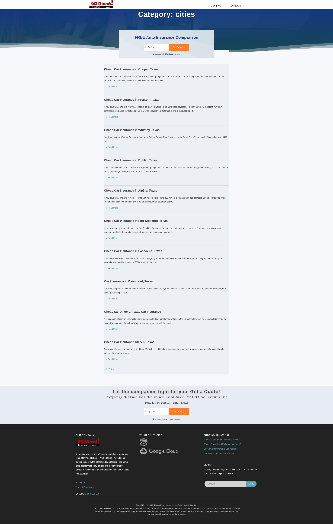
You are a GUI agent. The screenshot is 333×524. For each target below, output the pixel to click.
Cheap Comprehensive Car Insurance (221, 449)
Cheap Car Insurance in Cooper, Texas (131, 69)
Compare (216, 5)
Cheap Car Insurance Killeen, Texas (129, 342)
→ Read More (111, 87)
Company (235, 5)
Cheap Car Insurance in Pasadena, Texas (133, 251)
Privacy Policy (82, 483)
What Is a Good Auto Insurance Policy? (221, 440)
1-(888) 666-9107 (93, 494)
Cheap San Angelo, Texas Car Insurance (132, 311)
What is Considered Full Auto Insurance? (222, 444)
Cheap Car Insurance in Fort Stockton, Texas (136, 220)
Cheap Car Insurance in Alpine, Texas (130, 190)
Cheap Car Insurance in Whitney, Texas (132, 130)
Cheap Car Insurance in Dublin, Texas (130, 160)
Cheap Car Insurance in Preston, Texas (131, 99)
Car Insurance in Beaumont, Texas (128, 281)
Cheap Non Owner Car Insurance (219, 453)
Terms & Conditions (84, 487)
